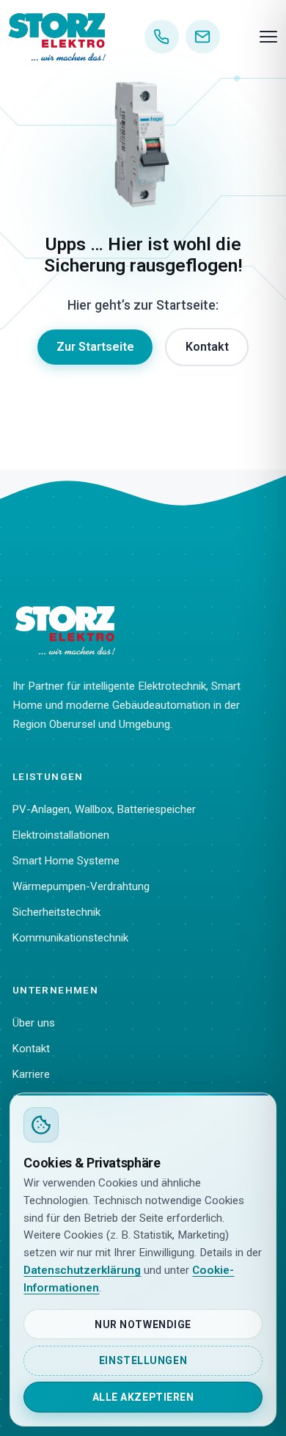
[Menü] (268, 36)
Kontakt (207, 347)
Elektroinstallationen (60, 835)
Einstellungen (143, 1360)
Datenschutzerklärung (82, 1270)
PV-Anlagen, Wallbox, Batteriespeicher (104, 809)
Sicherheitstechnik (56, 912)
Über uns (33, 1022)
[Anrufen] (161, 37)
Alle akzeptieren (143, 1397)
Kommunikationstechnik (70, 937)
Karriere (31, 1074)
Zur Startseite (95, 347)
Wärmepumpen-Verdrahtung (81, 886)
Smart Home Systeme (66, 860)
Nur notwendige (143, 1324)
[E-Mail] (203, 37)
